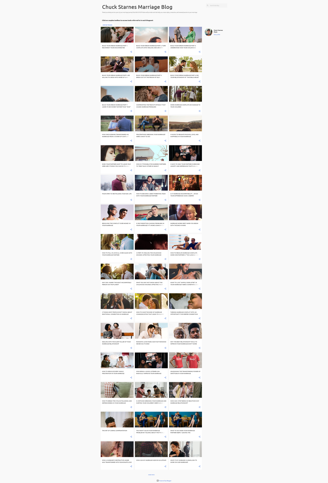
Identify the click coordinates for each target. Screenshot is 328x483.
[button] (131, 52)
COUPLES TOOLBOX (107, 25)
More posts (151, 474)
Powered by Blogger (165, 480)
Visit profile (217, 34)
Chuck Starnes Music (218, 31)
